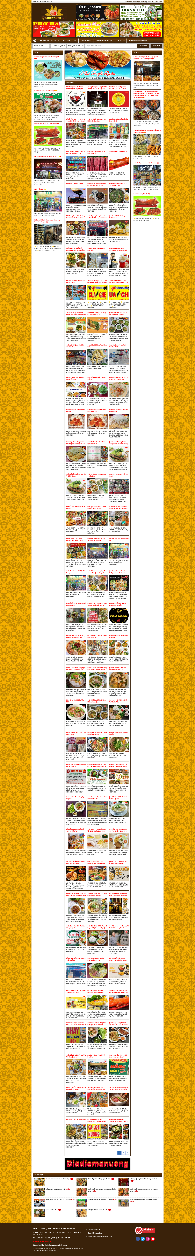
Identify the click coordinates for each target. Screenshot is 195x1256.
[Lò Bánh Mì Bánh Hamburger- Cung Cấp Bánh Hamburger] (48, 235)
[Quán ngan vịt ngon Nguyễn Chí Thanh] (82, 1202)
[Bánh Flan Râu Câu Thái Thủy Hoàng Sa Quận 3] (97, 422)
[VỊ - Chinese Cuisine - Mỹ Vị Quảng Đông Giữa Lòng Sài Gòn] (97, 1100)
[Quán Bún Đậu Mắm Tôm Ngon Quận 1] (48, 71)
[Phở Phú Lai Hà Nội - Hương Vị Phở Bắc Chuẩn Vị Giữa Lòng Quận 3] (119, 1100)
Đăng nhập (158, 1)
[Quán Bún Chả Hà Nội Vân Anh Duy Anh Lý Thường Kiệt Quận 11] (97, 938)
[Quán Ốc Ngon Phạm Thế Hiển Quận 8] (119, 486)
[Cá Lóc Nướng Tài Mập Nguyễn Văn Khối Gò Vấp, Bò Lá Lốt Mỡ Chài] (97, 1132)
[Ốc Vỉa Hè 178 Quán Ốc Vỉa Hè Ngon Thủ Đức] (97, 648)
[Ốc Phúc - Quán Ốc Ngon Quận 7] (76, 1132)
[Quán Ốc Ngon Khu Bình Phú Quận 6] (76, 519)
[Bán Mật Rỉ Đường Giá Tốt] (76, 196)
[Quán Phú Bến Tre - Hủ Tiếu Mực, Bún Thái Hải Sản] (119, 680)
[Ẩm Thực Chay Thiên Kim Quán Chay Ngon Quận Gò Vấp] (76, 325)
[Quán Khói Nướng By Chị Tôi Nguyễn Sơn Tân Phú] (97, 519)
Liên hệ (143, 1)
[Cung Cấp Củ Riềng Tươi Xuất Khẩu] (97, 357)
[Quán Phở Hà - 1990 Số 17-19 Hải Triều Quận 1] (119, 809)
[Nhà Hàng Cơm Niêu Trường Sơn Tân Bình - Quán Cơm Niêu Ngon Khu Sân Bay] (76, 228)
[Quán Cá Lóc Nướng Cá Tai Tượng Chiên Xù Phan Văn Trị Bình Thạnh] (119, 454)
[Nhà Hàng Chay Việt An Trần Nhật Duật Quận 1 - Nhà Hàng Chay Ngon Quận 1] (119, 906)
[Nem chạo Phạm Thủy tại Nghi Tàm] (82, 1182)
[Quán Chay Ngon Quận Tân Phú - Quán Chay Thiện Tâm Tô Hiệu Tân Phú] (76, 1035)
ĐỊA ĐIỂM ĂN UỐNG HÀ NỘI (138, 40)
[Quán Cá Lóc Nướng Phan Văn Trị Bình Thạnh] (76, 486)
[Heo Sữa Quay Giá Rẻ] (147, 207)
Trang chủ (128, 1)
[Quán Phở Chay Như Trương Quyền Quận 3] (97, 486)
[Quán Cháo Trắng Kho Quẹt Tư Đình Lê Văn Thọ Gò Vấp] (119, 390)
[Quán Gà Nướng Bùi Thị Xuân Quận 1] (97, 390)
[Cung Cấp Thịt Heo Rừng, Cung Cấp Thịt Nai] (76, 745)
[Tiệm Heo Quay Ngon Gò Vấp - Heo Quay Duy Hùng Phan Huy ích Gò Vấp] (119, 1003)
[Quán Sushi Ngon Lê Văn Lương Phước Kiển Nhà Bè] (97, 874)
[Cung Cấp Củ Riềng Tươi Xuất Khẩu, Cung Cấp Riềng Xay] (147, 145)
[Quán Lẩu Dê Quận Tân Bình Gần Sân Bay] (76, 357)
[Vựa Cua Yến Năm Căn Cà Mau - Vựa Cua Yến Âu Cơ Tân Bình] (97, 293)
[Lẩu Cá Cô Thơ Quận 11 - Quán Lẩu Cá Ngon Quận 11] (97, 745)
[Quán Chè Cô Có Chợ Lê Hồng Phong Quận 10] (76, 777)
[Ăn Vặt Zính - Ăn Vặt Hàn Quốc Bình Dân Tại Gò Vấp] (76, 874)
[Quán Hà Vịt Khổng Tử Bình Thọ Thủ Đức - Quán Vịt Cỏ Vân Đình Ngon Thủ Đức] (119, 1035)
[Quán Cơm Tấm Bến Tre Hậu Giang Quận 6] (76, 938)
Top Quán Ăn (120, 40)
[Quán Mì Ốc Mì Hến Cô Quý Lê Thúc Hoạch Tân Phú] (97, 551)
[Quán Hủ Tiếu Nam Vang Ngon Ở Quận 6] (76, 809)
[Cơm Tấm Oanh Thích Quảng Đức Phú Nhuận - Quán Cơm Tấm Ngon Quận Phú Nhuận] (119, 841)
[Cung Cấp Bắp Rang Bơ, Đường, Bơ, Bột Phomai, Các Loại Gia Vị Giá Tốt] (119, 261)
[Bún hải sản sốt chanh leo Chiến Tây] (39, 1182)
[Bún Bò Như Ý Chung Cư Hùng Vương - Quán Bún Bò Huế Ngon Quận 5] (97, 616)
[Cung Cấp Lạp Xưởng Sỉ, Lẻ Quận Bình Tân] (97, 164)
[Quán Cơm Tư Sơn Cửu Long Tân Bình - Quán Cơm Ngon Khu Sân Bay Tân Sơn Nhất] (97, 841)
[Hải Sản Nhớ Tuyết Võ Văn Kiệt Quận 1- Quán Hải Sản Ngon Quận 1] (147, 71)
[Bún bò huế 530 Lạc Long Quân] (39, 1192)
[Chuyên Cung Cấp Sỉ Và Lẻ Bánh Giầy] (97, 261)
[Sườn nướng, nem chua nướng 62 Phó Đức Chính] (123, 1192)
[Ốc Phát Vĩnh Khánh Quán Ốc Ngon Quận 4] (76, 293)
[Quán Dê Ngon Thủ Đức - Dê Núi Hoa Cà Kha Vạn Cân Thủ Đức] (119, 777)
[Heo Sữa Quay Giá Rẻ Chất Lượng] (48, 136)
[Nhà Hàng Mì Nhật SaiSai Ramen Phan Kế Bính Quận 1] (119, 971)
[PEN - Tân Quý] (48, 202)
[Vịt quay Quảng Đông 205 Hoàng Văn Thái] (123, 1182)
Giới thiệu (136, 1)
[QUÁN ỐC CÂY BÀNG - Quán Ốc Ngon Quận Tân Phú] (119, 874)
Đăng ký (150, 1)
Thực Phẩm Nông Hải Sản (104, 40)
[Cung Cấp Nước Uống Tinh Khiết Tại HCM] (119, 357)
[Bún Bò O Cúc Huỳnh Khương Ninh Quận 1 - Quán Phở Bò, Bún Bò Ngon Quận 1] (97, 680)
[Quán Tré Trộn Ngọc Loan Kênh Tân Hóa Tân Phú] (97, 809)
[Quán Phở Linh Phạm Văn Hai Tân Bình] (119, 745)
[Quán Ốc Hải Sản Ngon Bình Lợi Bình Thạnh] (97, 454)
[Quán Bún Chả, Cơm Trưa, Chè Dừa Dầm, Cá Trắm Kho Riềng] (76, 906)
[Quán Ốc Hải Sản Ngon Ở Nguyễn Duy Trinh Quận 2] (76, 551)
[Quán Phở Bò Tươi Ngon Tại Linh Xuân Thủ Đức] (97, 131)
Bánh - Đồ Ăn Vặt (86, 40)
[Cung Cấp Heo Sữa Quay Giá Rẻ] (119, 164)
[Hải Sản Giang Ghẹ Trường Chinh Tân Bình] (76, 390)
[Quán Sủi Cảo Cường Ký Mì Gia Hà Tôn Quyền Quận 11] (97, 583)
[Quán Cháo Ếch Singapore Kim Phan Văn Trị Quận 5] (76, 1100)
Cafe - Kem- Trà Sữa (69, 40)
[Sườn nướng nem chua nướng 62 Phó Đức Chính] (82, 1192)
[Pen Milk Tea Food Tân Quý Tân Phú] (119, 551)
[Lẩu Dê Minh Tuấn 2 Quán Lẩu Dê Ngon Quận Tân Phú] (76, 164)
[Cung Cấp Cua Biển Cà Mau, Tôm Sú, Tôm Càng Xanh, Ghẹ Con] (119, 293)
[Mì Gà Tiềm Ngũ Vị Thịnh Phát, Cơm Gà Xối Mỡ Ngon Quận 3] (76, 131)
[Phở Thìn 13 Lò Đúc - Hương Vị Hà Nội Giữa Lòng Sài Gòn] (119, 938)
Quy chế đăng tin (94, 1229)
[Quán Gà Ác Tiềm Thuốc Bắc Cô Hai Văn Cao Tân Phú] (97, 196)
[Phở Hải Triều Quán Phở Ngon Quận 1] (48, 169)
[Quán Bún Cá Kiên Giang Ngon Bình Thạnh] (119, 648)
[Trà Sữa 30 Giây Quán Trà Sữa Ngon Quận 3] (119, 131)
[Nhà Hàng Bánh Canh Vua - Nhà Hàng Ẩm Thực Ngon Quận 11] (76, 99)
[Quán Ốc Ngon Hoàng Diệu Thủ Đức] (147, 176)
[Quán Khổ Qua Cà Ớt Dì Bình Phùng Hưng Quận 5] (97, 712)
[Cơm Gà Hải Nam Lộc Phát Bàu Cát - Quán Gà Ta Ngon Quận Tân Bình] (119, 99)
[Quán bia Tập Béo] (39, 1213)
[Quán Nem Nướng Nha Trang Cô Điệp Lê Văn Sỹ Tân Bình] (119, 583)
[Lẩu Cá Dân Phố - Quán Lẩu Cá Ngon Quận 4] (76, 616)
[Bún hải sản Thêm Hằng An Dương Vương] (123, 1202)
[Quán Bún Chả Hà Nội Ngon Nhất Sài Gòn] (119, 228)
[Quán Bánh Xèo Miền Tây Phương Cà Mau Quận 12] (97, 1003)
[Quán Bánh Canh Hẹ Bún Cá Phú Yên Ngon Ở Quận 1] (119, 325)
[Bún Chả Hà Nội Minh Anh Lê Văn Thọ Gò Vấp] (119, 712)
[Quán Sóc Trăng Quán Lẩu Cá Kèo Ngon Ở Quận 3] (119, 196)
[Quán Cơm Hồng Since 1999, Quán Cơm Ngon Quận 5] (119, 1067)
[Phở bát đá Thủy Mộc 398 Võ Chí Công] (39, 1202)
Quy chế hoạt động (95, 1233)
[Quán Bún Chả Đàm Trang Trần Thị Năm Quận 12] (76, 1067)
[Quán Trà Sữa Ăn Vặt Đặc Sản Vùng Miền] (76, 583)
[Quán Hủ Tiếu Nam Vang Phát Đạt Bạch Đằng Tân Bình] (97, 1035)
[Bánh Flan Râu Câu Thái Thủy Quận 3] (76, 422)
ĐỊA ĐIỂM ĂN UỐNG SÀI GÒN (49, 40)
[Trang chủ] (34, 40)
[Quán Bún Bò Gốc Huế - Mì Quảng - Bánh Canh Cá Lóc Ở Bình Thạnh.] (76, 648)
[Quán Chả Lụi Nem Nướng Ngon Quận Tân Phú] (97, 971)
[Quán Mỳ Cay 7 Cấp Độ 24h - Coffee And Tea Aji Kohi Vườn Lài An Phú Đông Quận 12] (97, 228)
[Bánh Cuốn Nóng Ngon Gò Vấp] (48, 103)
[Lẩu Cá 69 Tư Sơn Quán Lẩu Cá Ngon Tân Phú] (76, 841)
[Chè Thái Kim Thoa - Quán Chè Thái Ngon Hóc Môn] (76, 1003)
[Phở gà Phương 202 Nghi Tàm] (82, 1213)
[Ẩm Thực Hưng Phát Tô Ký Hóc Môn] (97, 1067)
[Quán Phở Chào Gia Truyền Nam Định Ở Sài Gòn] (119, 616)
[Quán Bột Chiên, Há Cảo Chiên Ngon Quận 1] (119, 422)
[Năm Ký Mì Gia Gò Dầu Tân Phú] (76, 712)
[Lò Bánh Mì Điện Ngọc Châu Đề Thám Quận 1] (76, 971)
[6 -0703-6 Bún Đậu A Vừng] (98, 65)
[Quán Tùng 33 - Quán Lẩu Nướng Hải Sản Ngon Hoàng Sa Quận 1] (76, 261)
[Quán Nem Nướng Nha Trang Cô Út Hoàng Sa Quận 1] (97, 325)
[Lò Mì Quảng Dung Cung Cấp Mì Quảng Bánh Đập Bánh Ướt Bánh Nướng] (119, 519)
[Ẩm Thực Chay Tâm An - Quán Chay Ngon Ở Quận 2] (97, 906)
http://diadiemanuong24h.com (54, 1245)
